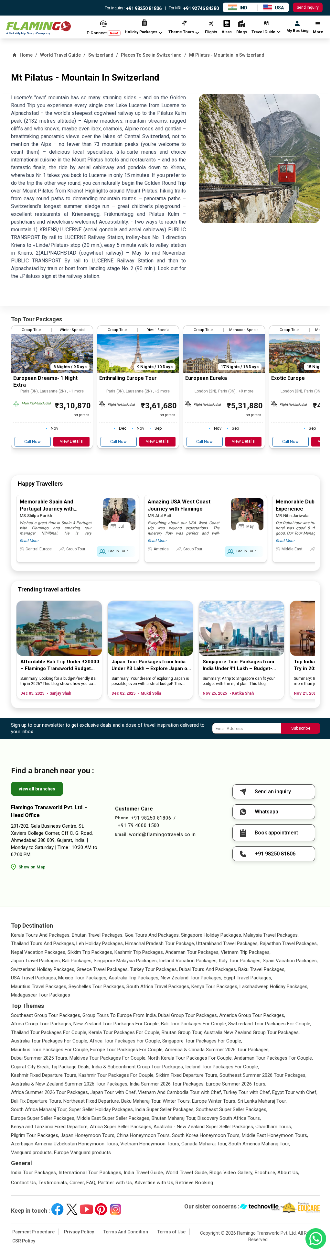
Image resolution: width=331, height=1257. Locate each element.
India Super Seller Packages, (165, 1109)
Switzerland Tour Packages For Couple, (269, 1024)
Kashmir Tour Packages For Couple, (117, 1075)
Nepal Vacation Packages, (38, 952)
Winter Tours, (177, 1101)
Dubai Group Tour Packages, (188, 1015)
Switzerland (100, 55)
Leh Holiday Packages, (100, 943)
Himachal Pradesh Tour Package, (160, 943)
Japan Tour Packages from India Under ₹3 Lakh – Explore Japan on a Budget (151, 665)
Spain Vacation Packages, (290, 961)
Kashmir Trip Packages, (139, 952)
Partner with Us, (115, 1182)
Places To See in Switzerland (151, 55)
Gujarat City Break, (30, 1067)
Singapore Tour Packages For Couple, (202, 1041)
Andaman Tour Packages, (192, 952)
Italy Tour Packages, (240, 961)
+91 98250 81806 (143, 8)
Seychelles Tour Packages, (97, 986)
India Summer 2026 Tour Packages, (167, 1084)
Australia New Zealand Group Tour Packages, (252, 1032)
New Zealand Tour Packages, (191, 978)
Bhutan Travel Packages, (97, 935)
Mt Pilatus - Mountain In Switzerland (226, 55)
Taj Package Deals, (71, 1067)
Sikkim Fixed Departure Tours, (187, 1075)
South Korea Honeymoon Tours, (206, 1135)
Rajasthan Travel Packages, (289, 943)
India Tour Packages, (34, 1172)
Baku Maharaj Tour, (141, 1101)
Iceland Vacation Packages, (188, 961)
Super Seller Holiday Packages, (101, 1109)
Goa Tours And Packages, (152, 935)
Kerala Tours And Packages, (40, 935)
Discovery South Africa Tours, (229, 1118)
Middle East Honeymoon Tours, (275, 1135)
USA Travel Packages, (34, 978)
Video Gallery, (238, 1172)
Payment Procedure (33, 1231)
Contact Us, (24, 1182)
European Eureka (206, 378)
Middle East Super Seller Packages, (113, 1118)
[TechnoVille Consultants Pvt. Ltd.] (260, 1207)
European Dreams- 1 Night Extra (45, 381)
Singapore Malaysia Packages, (126, 961)
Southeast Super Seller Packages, (231, 1109)
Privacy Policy (79, 1231)
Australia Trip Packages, (134, 978)
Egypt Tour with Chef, (294, 1092)
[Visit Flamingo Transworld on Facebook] (57, 1209)
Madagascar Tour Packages (40, 995)
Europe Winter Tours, (214, 1101)
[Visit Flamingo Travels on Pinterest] (101, 1209)
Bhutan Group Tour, (182, 1032)
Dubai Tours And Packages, (208, 969)
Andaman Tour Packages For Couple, (273, 1058)
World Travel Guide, (187, 1172)
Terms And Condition (125, 1231)
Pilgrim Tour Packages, (35, 1135)
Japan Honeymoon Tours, (87, 1135)
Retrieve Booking (194, 1182)
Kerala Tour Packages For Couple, (124, 1032)
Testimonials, (53, 1182)
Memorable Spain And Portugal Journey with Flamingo (47, 509)
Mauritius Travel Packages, (39, 986)
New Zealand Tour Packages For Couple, (116, 1024)
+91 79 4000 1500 (138, 825)
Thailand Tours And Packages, (43, 943)
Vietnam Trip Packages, (246, 952)
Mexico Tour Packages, (82, 978)
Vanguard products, (32, 1152)
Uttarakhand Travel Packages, (227, 943)
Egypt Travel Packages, (248, 978)
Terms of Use (171, 1231)
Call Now (32, 441)
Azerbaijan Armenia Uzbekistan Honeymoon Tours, (65, 1144)
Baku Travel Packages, (261, 969)
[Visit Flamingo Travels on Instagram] (115, 1209)
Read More (29, 540)
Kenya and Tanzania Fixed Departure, (50, 1127)
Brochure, (265, 1172)
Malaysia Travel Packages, (271, 935)
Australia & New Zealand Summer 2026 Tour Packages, (69, 1084)
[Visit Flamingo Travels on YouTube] (86, 1209)
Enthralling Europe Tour (128, 378)
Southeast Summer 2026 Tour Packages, (262, 1075)
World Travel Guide (60, 55)
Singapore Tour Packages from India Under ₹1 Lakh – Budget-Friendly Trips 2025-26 (238, 665)
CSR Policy (23, 1240)
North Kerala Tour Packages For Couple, (190, 1058)
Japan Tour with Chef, (113, 1092)
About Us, (288, 1172)
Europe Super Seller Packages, (43, 1118)
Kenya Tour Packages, (214, 986)
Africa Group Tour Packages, (41, 1024)
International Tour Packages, (91, 1172)
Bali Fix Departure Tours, (36, 1101)
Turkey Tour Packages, (154, 969)
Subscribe (300, 728)
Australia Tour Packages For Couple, (49, 1041)
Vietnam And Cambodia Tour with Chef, (180, 1092)
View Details (71, 441)
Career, (77, 1182)
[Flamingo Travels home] (38, 28)
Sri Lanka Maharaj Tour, (262, 1101)
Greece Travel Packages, (103, 969)
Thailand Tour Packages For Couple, (49, 1032)
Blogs (215, 1172)
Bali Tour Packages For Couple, (194, 1024)
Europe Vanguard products (82, 1152)
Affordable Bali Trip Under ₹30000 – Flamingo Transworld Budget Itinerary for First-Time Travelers (59, 665)
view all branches (37, 788)
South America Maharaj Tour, (259, 1144)
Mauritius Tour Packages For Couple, (50, 1050)
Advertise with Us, (154, 1182)
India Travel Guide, (144, 1172)
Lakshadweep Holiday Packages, (274, 986)
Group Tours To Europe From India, (119, 1015)
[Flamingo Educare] (300, 1207)
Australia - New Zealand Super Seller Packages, (204, 1127)
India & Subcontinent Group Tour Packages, (138, 1067)
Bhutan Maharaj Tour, (174, 1118)
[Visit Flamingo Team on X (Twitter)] (72, 1209)
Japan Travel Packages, (36, 961)
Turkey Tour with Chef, (247, 1092)
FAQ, (91, 1182)
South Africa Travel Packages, (158, 986)
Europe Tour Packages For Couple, (127, 1050)
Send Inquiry (308, 7)
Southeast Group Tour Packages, (46, 1015)
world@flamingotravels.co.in (162, 834)
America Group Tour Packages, (252, 1015)
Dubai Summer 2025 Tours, (39, 1058)
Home (26, 55)
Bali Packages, (77, 961)
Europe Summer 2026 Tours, (236, 1084)
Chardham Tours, (273, 1127)
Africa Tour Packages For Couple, (125, 1041)
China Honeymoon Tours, (144, 1135)
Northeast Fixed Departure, (91, 1101)
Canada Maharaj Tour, (204, 1144)
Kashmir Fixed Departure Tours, (44, 1075)
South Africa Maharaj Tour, (39, 1109)
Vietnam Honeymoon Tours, (150, 1144)
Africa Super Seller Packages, (121, 1127)
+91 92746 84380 (200, 8)
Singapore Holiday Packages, (211, 935)
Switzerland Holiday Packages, (43, 969)
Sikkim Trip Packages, (90, 952)
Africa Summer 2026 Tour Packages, (50, 1092)
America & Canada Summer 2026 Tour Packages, (217, 1050)
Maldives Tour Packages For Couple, (107, 1058)
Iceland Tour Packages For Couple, (222, 1067)
